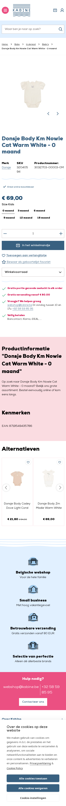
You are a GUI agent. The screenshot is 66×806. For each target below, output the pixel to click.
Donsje (6, 167)
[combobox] (33, 29)
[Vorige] (48, 113)
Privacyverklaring (40, 763)
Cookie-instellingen (33, 798)
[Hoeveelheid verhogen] (61, 233)
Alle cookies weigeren (33, 788)
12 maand (26, 218)
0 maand (8, 211)
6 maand (39, 211)
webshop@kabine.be (19, 305)
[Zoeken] (60, 29)
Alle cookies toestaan (33, 778)
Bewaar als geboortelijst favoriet (28, 262)
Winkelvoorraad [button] (16, 272)
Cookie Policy (15, 768)
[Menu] (5, 10)
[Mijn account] (62, 10)
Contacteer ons (33, 702)
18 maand (43, 218)
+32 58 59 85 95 (22, 309)
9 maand (9, 218)
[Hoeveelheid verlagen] (5, 233)
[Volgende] (57, 113)
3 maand (23, 211)
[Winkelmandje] (55, 10)
